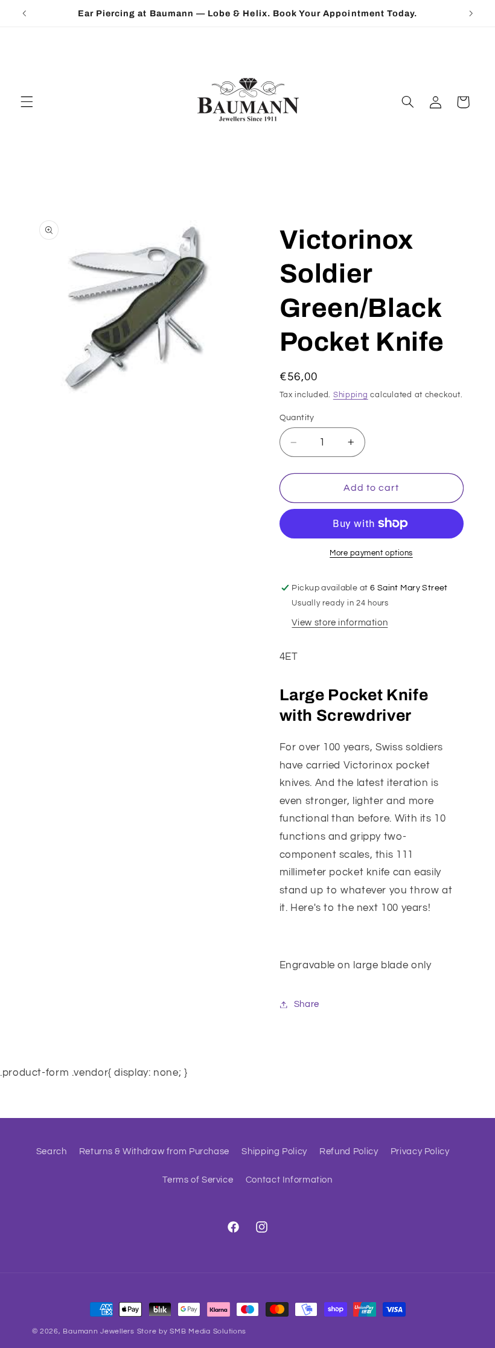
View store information (340, 622)
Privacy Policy (420, 1151)
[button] (26, 102)
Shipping (350, 395)
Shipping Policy (274, 1151)
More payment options (371, 553)
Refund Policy (348, 1151)
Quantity (297, 418)
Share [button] (306, 1004)
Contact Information (289, 1179)
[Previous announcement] (24, 13)
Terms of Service (197, 1179)
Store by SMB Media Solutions (192, 1331)
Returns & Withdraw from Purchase (154, 1151)
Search (51, 1151)
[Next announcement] (471, 13)
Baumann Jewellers (99, 1331)
